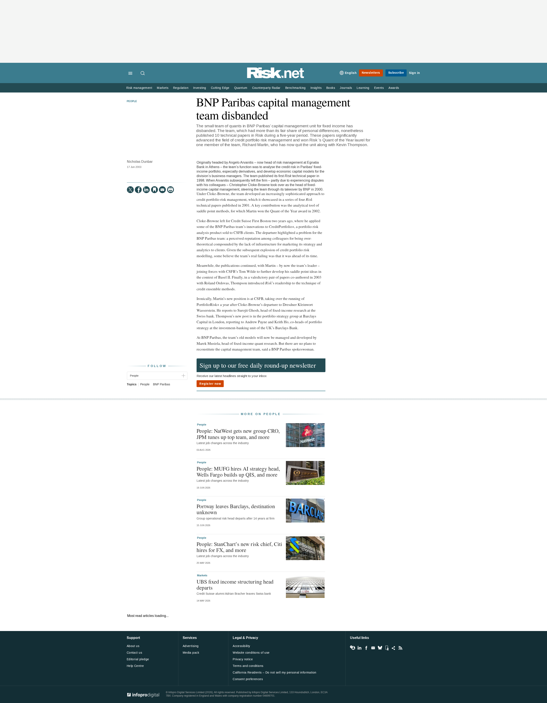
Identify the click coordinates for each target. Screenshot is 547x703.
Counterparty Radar (266, 88)
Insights (316, 88)
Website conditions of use (251, 653)
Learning (363, 88)
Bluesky (379, 647)
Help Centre (135, 666)
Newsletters (371, 72)
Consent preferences (248, 679)
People (132, 101)
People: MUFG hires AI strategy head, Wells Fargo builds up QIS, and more (238, 471)
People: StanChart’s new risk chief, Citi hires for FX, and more (239, 547)
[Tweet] (130, 189)
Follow (157, 366)
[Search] (143, 73)
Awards (393, 88)
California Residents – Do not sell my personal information (274, 673)
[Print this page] (170, 189)
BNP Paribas (161, 384)
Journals (346, 88)
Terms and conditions (248, 666)
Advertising (191, 646)
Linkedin (359, 647)
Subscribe (396, 72)
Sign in (414, 73)
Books (330, 88)
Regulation (180, 88)
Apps (386, 647)
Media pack (191, 653)
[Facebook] (138, 189)
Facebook (366, 647)
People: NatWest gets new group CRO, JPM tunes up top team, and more (238, 434)
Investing (199, 88)
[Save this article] (154, 189)
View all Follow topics (352, 647)
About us (133, 646)
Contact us (134, 653)
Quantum (240, 88)
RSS (400, 647)
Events (379, 88)
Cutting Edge (220, 88)
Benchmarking (295, 88)
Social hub (393, 647)
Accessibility (241, 646)
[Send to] (162, 189)
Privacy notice (243, 659)
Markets (162, 88)
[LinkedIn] (146, 189)
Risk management (139, 88)
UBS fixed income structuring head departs (235, 584)
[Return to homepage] (275, 77)
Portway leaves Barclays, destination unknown (236, 509)
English (351, 73)
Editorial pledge (138, 659)
